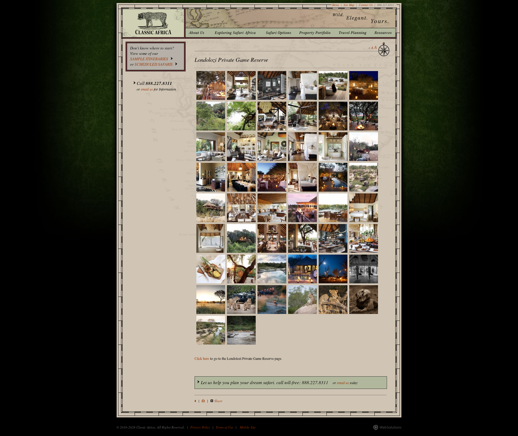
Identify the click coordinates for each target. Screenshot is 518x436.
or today (279, 382)
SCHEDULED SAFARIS (154, 64)
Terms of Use (224, 427)
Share (218, 401)
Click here (202, 358)
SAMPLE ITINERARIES (149, 58)
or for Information (156, 85)
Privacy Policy (200, 427)
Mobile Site (248, 427)
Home (335, 5)
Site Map (349, 5)
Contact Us (366, 5)
